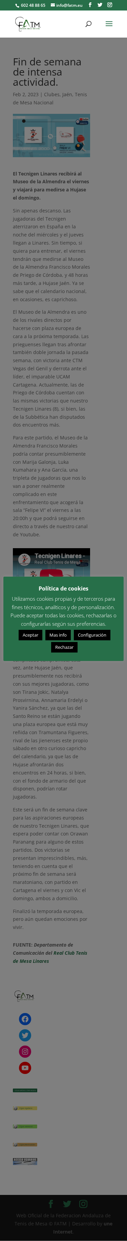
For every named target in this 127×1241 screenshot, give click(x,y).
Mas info (58, 635)
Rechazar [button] (64, 647)
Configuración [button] (92, 635)
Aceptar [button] (30, 635)
